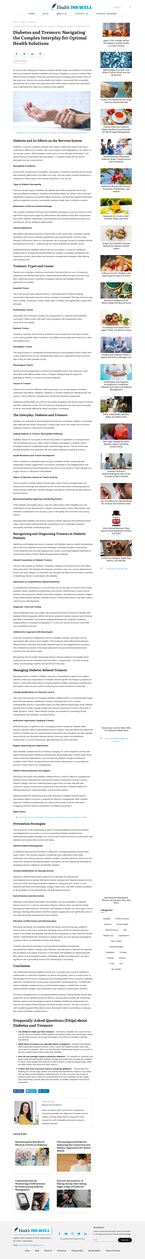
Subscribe (124, 1240)
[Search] (130, 6)
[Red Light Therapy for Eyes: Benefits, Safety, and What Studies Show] (116, 432)
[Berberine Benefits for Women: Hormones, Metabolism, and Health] (116, 176)
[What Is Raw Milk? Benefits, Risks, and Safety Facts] (116, 404)
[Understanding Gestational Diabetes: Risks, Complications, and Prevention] (116, 147)
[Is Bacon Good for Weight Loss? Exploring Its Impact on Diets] (116, 263)
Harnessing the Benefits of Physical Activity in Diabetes (32, 1156)
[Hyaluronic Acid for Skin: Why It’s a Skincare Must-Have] (116, 646)
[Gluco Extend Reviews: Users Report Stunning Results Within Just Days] (116, 518)
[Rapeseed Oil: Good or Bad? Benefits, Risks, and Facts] (116, 206)
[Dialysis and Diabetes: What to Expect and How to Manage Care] (116, 345)
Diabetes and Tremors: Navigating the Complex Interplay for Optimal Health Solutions (50, 37)
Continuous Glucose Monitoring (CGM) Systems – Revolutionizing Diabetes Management (32, 1195)
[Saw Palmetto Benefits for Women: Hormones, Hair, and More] (116, 816)
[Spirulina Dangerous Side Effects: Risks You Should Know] (116, 290)
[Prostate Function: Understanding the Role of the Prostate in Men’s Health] (116, 461)
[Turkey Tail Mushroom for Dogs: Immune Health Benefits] (116, 90)
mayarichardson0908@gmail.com (30, 1245)
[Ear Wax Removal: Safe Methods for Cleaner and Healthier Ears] (116, 491)
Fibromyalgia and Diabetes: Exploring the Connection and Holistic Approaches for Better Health (74, 1156)
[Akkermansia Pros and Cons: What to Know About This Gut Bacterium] (116, 60)
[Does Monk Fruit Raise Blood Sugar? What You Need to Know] (116, 318)
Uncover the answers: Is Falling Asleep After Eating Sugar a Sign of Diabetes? (74, 1195)
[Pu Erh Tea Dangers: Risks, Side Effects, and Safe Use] (116, 548)
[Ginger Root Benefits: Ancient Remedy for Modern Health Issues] (116, 233)
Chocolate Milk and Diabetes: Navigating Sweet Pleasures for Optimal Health (52, 817)
